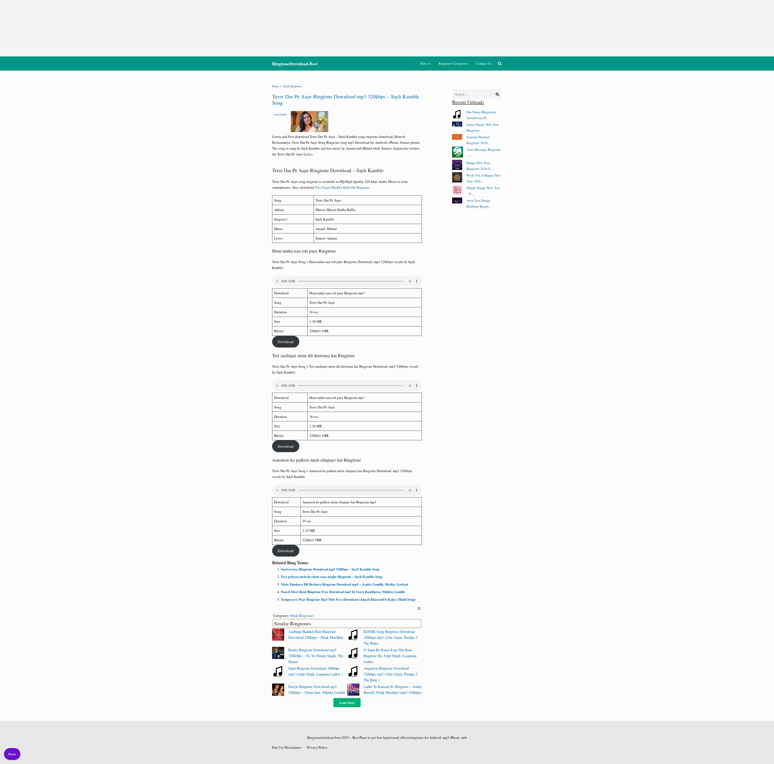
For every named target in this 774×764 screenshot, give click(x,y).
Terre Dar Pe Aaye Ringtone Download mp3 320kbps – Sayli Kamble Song (345, 99)
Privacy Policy (317, 747)
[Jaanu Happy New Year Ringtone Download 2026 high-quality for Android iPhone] (457, 125)
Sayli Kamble (280, 114)
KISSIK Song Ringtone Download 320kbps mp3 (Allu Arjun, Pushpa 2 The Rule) (390, 637)
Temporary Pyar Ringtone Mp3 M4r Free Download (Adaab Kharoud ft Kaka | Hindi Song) (348, 599)
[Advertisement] (387, 28)
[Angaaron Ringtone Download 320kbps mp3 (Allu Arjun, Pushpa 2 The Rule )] (353, 676)
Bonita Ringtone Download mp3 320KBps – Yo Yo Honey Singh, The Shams (315, 655)
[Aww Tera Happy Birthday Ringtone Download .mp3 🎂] (457, 202)
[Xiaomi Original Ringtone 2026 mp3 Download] (457, 138)
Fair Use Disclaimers (287, 747)
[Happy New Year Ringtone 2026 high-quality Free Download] (457, 168)
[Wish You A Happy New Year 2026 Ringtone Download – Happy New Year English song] (457, 181)
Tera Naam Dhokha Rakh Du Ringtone (342, 187)
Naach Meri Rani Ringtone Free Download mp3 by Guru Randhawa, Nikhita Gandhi (343, 591)
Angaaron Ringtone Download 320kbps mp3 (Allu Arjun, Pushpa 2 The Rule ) (390, 674)
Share (12, 754)
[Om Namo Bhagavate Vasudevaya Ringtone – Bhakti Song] (457, 118)
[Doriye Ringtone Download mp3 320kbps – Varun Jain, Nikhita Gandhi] (278, 694)
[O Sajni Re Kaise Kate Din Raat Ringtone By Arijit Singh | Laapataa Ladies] (353, 657)
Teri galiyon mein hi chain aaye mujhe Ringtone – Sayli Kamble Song (331, 576)
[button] (500, 63)
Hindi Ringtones (302, 615)
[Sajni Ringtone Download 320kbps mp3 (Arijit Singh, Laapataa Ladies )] (278, 676)
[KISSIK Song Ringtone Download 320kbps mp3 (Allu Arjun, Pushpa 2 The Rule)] (353, 639)
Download (286, 341)
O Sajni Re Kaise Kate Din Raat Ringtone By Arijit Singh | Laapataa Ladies (390, 655)
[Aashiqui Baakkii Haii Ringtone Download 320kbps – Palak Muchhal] (278, 639)
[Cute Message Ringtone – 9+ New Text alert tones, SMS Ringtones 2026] (457, 156)
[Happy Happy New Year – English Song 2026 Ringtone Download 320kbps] (457, 194)
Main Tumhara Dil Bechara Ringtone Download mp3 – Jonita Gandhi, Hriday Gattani (344, 584)
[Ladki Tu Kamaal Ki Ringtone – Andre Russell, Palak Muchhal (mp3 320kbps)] (353, 694)
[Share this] (419, 608)
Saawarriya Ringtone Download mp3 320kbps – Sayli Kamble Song (330, 569)
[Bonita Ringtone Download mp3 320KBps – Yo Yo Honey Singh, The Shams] (278, 657)
